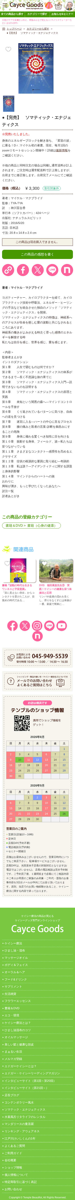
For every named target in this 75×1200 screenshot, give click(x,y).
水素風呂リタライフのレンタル (25, 1116)
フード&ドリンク (16, 979)
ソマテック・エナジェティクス (25, 1109)
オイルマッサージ (16, 1037)
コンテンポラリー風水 (19, 1102)
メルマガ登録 (13, 1059)
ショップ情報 (13, 1167)
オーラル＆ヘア (15, 972)
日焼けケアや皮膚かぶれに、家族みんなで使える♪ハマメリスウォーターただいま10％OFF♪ (37, 21)
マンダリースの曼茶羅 (19, 1124)
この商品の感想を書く (37, 254)
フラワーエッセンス (18, 1001)
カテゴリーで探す (37, 14)
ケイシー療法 (13, 943)
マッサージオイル (16, 957)
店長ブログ (12, 1095)
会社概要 (10, 1160)
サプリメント (13, 986)
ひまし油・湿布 (15, 950)
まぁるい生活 (13, 1051)
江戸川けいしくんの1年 (20, 1138)
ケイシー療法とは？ (18, 1022)
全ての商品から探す (12, 14)
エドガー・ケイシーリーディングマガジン (32, 1073)
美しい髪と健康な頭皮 (19, 1044)
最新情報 (62, 150)
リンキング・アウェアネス (22, 1131)
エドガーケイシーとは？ (21, 1066)
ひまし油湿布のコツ (18, 1030)
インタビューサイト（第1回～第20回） (30, 1080)
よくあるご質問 (15, 1145)
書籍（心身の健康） (42, 525)
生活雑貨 (10, 993)
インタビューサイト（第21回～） (27, 1087)
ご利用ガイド (13, 1153)
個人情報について (16, 1174)
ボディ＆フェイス (16, 964)
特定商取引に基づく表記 (21, 1182)
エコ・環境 (12, 1015)
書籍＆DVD (14, 525)
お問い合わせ (13, 1189)
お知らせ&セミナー (62, 14)
